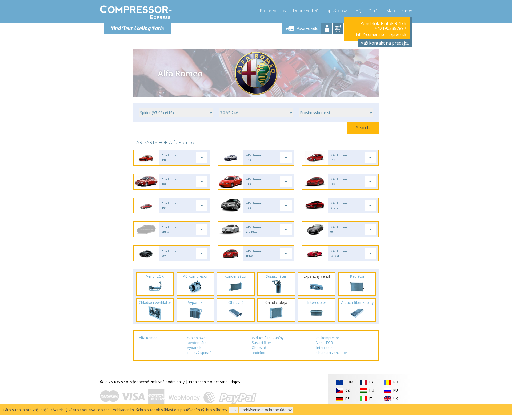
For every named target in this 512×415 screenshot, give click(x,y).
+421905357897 (390, 28)
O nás (373, 10)
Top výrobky (335, 10)
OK (233, 409)
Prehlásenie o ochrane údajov (214, 381)
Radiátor (259, 352)
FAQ (357, 10)
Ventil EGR (324, 342)
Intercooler (325, 347)
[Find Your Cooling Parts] (136, 12)
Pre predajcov (273, 10)
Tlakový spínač (199, 352)
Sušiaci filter (261, 342)
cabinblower (197, 337)
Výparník (194, 347)
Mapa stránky (399, 10)
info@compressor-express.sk (381, 34)
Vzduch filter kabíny (268, 337)
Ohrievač (259, 347)
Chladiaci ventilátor (331, 352)
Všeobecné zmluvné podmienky (157, 381)
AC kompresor (327, 337)
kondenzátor (197, 342)
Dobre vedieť (305, 10)
